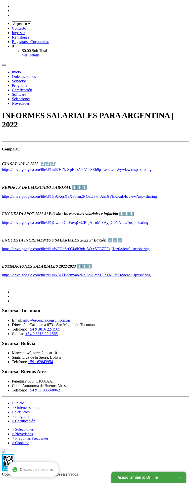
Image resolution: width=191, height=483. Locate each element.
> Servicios (21, 412)
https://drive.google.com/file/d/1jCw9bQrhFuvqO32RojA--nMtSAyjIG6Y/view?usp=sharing (75, 222)
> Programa (21, 416)
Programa (19, 85)
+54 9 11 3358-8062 (44, 390)
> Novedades (22, 434)
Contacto (19, 28)
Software (19, 94)
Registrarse (20, 37)
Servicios (19, 81)
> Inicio (18, 403)
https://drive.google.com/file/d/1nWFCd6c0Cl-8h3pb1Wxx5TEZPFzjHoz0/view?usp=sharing (76, 249)
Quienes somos (24, 76)
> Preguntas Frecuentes (30, 438)
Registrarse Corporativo (30, 42)
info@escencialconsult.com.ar (46, 320)
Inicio (16, 72)
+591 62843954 (40, 362)
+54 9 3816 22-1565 (44, 329)
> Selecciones (23, 429)
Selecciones (21, 99)
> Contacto (20, 443)
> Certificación (23, 421)
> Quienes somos (25, 407)
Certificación (22, 90)
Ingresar (18, 33)
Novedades (21, 103)
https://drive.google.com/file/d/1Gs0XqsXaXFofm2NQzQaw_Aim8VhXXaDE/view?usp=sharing (79, 196)
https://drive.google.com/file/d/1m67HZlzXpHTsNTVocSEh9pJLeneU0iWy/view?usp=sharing (76, 169)
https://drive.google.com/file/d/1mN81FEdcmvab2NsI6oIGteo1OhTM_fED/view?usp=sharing (76, 275)
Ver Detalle (31, 55)
